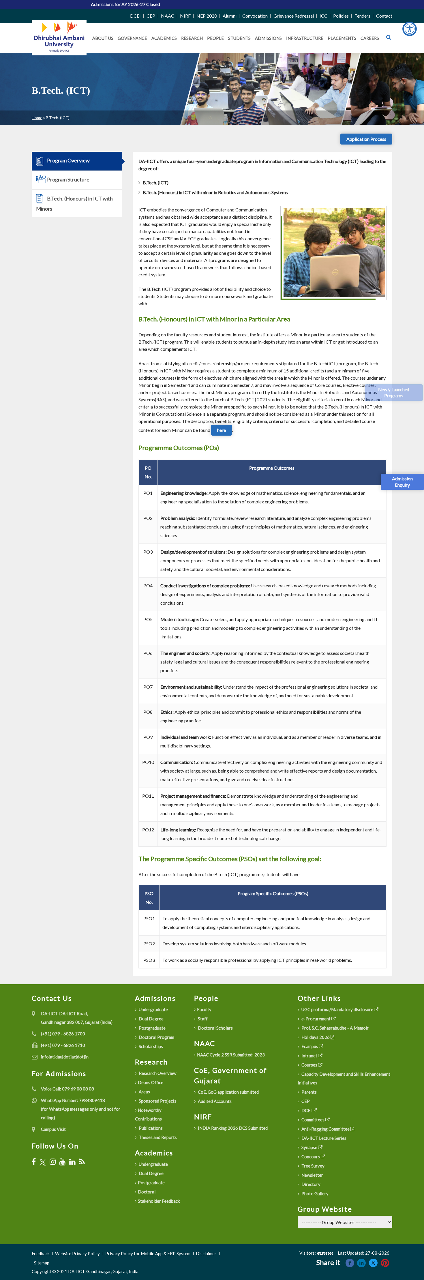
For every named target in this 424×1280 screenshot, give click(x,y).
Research (192, 38)
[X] (43, 1162)
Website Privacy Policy (77, 1253)
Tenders (362, 15)
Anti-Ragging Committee (325, 1128)
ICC (323, 15)
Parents (309, 1092)
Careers (370, 38)
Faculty (204, 1009)
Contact (384, 15)
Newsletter (312, 1175)
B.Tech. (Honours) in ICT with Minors (74, 203)
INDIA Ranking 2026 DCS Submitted (232, 1128)
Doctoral (146, 1191)
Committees (313, 1119)
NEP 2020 (206, 15)
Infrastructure (304, 38)
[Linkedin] (361, 1262)
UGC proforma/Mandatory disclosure (337, 1009)
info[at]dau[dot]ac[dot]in (65, 1056)
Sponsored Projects (157, 1100)
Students (239, 38)
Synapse (309, 1147)
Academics (164, 38)
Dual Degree (151, 1018)
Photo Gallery (315, 1193)
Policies (341, 15)
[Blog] (82, 1161)
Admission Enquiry (402, 482)
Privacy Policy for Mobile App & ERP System (147, 1253)
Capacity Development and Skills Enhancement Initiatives (344, 1078)
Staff (202, 1018)
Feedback (41, 1253)
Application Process (366, 139)
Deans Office (150, 1082)
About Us (102, 38)
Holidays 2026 (316, 1037)
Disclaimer (206, 1253)
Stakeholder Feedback (159, 1201)
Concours (311, 1156)
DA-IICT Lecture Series (323, 1138)
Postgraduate (152, 1027)
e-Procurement (316, 1018)
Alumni (230, 15)
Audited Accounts (214, 1101)
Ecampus (310, 1046)
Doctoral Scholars (215, 1027)
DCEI (135, 15)
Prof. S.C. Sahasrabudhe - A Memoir (335, 1027)
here (221, 430)
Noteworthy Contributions (148, 1114)
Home (37, 117)
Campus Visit (53, 1129)
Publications (150, 1128)
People (215, 38)
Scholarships (150, 1046)
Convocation (255, 15)
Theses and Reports (157, 1137)
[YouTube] (62, 1161)
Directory (310, 1184)
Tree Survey (312, 1165)
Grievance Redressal (293, 15)
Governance (132, 38)
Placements (342, 38)
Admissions (268, 38)
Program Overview (68, 160)
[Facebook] (34, 1161)
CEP (151, 15)
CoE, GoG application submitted (228, 1092)
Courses (309, 1064)
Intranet (309, 1055)
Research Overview (157, 1073)
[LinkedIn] (72, 1161)
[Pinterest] (385, 1262)
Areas (144, 1091)
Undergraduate (153, 1009)
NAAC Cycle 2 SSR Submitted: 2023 (231, 1054)
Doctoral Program (156, 1037)
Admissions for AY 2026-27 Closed (80, 4)
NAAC (167, 15)
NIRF (185, 15)
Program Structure (67, 179)
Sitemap (41, 1262)
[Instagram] (53, 1161)
